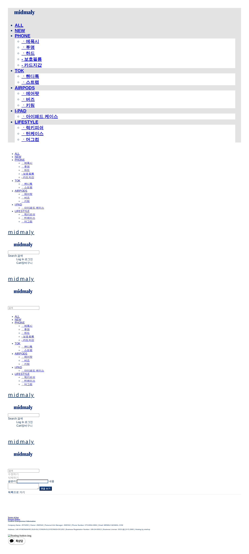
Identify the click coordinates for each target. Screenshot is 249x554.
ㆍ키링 (28, 105)
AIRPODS (25, 87)
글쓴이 (12, 481)
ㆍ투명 (28, 47)
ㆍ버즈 (28, 99)
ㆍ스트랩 (30, 82)
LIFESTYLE (26, 122)
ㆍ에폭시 (30, 41)
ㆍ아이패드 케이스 (40, 116)
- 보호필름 (32, 59)
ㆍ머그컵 (30, 139)
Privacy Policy (14, 519)
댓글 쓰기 (45, 488)
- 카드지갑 (32, 65)
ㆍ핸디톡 (30, 76)
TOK (19, 70)
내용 (51, 481)
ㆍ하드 (28, 53)
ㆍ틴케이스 (33, 133)
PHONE (22, 35)
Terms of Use (13, 517)
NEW (20, 30)
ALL (19, 25)
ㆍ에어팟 (30, 93)
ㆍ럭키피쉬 (33, 127)
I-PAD (20, 110)
